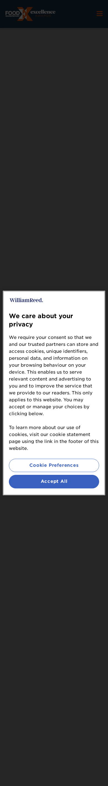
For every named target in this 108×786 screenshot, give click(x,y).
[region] (54, 393)
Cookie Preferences (53, 465)
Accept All (54, 481)
